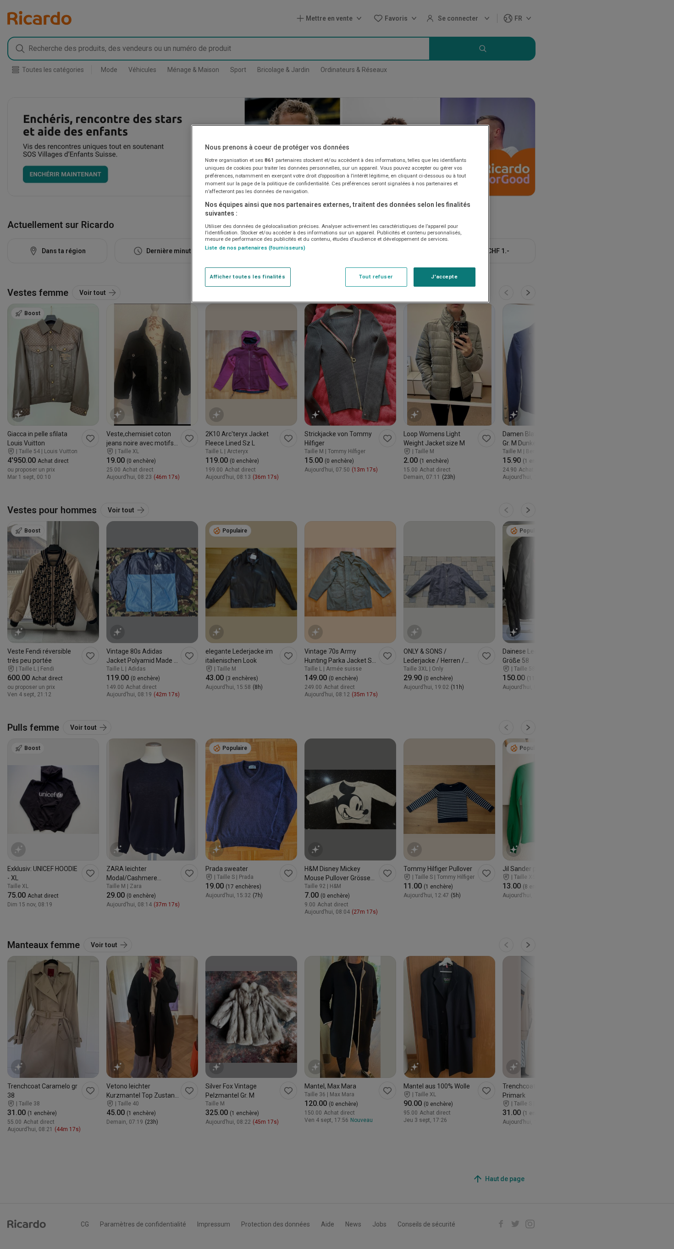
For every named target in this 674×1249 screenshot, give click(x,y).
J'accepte (444, 277)
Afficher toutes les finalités (248, 277)
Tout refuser (376, 277)
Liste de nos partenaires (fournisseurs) (255, 247)
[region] (340, 213)
